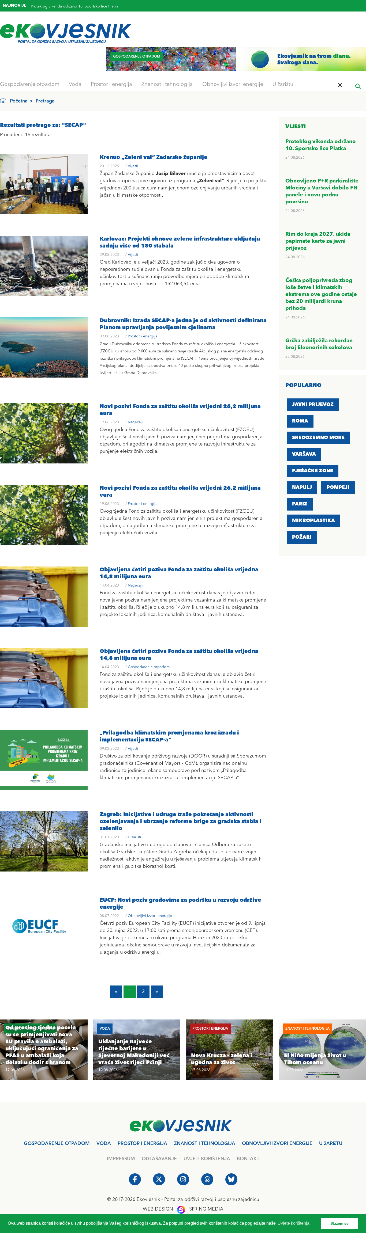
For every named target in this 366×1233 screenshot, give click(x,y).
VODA (103, 1143)
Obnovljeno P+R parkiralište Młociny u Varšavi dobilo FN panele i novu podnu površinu (106, 7)
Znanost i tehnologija (167, 84)
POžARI (302, 537)
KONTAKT (248, 1158)
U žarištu (282, 84)
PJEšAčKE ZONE (312, 471)
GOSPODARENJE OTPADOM (57, 1143)
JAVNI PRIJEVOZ (313, 404)
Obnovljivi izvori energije (232, 84)
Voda (75, 84)
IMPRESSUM (121, 1158)
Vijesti (133, 166)
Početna (19, 101)
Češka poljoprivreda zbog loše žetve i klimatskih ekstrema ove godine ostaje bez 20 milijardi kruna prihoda (321, 294)
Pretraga (45, 101)
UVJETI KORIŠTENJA (207, 1158)
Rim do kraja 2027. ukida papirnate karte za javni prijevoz (317, 241)
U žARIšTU (330, 1143)
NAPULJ (302, 487)
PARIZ (299, 504)
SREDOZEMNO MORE (318, 437)
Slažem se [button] (339, 1223)
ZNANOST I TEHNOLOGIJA (204, 1143)
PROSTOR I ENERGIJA (142, 1143)
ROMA (300, 421)
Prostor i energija (111, 84)
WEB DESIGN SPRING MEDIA (183, 1209)
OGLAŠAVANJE (159, 1158)
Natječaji (135, 422)
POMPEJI (338, 487)
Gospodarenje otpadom (29, 84)
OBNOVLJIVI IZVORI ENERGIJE (277, 1143)
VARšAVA (304, 454)
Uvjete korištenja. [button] (294, 1223)
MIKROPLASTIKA (313, 520)
